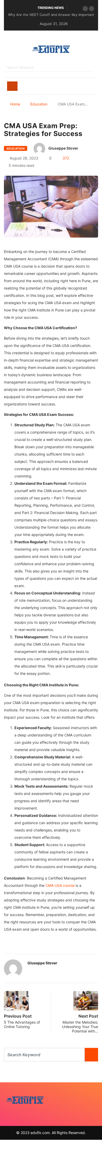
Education (38, 104)
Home (15, 104)
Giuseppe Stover (63, 148)
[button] (85, 8)
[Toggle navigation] (12, 86)
